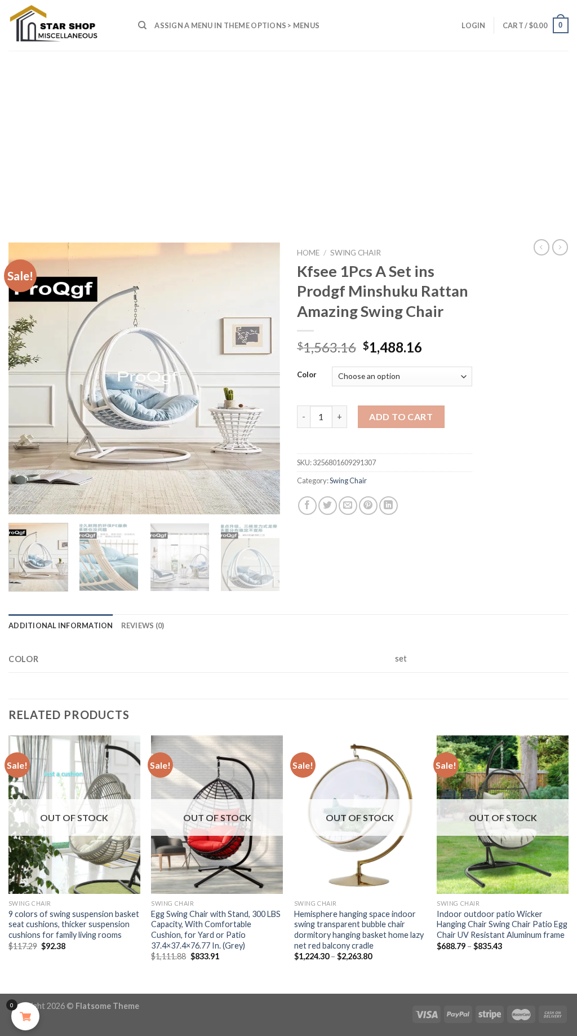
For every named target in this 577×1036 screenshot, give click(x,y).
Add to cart (401, 416)
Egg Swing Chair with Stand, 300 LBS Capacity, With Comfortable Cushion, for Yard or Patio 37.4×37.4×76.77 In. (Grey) (216, 929)
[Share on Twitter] (327, 505)
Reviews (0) (143, 625)
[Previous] (28, 378)
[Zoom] (23, 501)
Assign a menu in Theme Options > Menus (236, 25)
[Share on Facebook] (307, 505)
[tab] (60, 625)
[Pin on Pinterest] (368, 505)
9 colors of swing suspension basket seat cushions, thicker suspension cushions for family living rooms (73, 924)
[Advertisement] (288, 135)
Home (308, 252)
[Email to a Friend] (348, 505)
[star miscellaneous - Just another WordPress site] (64, 25)
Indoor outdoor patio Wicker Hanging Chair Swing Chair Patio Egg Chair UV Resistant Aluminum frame (502, 924)
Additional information (60, 625)
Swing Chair (355, 252)
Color (307, 375)
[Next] (260, 378)
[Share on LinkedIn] (388, 505)
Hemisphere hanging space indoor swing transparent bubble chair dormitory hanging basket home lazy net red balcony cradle (359, 929)
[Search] (142, 25)
